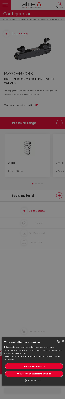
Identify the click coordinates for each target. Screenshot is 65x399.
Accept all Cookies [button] (34, 366)
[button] (34, 380)
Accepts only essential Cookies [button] (34, 374)
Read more (9, 359)
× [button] (63, 341)
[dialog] (32, 199)
